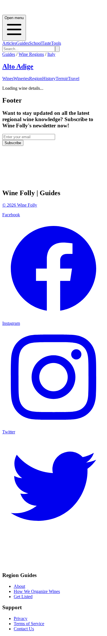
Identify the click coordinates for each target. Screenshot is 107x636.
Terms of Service (29, 623)
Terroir (62, 78)
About (19, 586)
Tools (56, 43)
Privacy (20, 618)
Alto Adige (17, 66)
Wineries (21, 78)
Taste (46, 43)
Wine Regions (31, 54)
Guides (22, 43)
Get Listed (23, 596)
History (49, 78)
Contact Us (24, 628)
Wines (7, 78)
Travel (73, 78)
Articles (9, 43)
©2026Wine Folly (19, 205)
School (35, 43)
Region (35, 78)
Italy (51, 54)
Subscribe (13, 143)
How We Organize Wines (37, 591)
